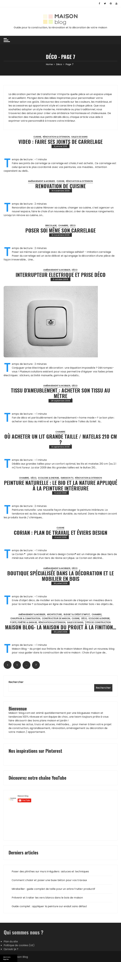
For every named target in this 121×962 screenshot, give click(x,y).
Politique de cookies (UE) (19, 945)
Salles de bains (79, 136)
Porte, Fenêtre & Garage (23, 622)
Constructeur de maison (56, 618)
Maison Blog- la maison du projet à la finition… (60, 627)
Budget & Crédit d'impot (77, 614)
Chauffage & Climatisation (25, 618)
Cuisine (37, 136)
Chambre (63, 225)
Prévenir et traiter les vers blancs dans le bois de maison (47, 897)
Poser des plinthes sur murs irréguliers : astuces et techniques (50, 871)
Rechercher (16, 682)
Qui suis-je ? (11, 949)
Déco (73, 225)
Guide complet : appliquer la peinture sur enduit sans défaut (49, 906)
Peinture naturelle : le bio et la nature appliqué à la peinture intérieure (60, 485)
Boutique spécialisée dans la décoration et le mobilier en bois (60, 575)
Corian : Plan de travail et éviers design (60, 532)
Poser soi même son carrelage (60, 230)
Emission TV (67, 477)
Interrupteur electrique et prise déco (61, 274)
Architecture (54, 614)
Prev (8, 665)
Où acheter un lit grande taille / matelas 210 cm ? (60, 439)
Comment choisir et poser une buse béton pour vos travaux (49, 880)
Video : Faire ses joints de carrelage (60, 141)
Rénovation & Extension (56, 136)
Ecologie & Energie (48, 477)
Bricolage (51, 225)
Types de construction (98, 622)
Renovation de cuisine (60, 186)
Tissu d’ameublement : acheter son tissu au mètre (60, 393)
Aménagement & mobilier (41, 181)
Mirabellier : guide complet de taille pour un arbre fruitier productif (53, 889)
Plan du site (11, 941)
